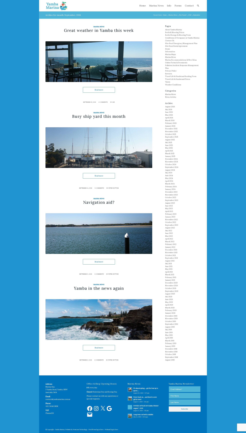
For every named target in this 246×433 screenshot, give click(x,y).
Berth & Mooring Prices (174, 32)
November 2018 (171, 352)
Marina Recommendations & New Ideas (181, 60)
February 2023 (170, 214)
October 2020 (170, 288)
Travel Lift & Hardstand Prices (177, 79)
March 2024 (170, 184)
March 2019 (169, 341)
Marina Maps (170, 54)
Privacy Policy (170, 71)
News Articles (170, 97)
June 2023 (169, 206)
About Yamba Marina (173, 30)
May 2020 (169, 302)
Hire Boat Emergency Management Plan (181, 43)
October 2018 (170, 354)
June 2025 (169, 145)
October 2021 (170, 255)
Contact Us (169, 41)
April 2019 (169, 338)
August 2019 (170, 327)
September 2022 (171, 225)
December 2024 (171, 159)
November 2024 (171, 162)
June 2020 (169, 299)
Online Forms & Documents (176, 63)
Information (170, 52)
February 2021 (170, 277)
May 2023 (169, 208)
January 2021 (170, 280)
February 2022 (170, 244)
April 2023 (169, 211)
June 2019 (169, 332)
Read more (99, 90)
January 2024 (170, 189)
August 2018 (170, 360)
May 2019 (169, 335)
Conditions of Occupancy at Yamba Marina (182, 38)
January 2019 (170, 346)
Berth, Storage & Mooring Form (178, 35)
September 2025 (171, 137)
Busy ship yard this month (99, 116)
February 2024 (171, 187)
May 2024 (169, 178)
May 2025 (169, 148)
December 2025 (171, 129)
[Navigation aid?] (98, 233)
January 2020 (170, 313)
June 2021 (168, 266)
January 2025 (170, 156)
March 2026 (170, 120)
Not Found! (183, 15)
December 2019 (171, 316)
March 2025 (169, 153)
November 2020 (171, 286)
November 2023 (171, 195)
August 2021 (170, 261)
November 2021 (171, 252)
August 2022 (170, 228)
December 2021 (171, 250)
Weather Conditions (173, 85)
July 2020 (168, 297)
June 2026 (169, 112)
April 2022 (169, 239)
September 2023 (171, 200)
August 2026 (170, 107)
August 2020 (170, 294)
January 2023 (170, 217)
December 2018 (171, 349)
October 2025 (170, 134)
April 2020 (169, 305)
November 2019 (171, 319)
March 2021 (169, 275)
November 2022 (171, 219)
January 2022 (170, 247)
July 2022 (168, 231)
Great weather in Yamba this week (99, 30)
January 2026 (170, 126)
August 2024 (170, 170)
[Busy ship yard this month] (98, 147)
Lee (113, 102)
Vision (167, 82)
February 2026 (171, 123)
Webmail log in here (111, 429)
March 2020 (170, 308)
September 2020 (171, 291)
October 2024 (170, 164)
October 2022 (170, 222)
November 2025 (171, 131)
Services (168, 74)
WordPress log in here (96, 429)
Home (165, 15)
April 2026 (169, 118)
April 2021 (169, 272)
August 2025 (170, 140)
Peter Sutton (114, 188)
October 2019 (170, 321)
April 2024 (169, 181)
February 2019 (170, 343)
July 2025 (168, 142)
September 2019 (171, 324)
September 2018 (171, 357)
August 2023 (170, 203)
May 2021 (168, 269)
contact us (96, 396)
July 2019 (168, 330)
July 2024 (168, 173)
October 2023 (170, 197)
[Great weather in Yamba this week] (98, 61)
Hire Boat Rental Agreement (176, 46)
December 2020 (171, 283)
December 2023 (171, 192)
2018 (189, 15)
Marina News (172, 15)
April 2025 (169, 151)
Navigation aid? (99, 202)
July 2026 (168, 109)
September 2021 (171, 258)
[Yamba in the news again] (98, 319)
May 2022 (169, 236)
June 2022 (169, 233)
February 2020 (171, 310)
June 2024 (169, 175)
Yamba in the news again (99, 288)
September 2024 (171, 167)
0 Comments (103, 102)
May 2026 (169, 115)
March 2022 (169, 242)
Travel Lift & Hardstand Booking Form (180, 76)
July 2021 (168, 263)
